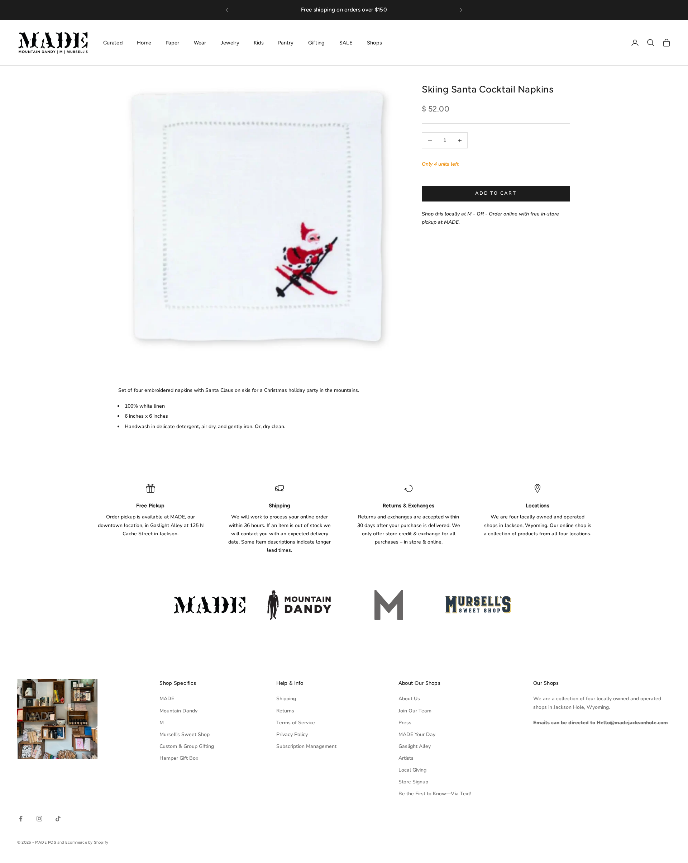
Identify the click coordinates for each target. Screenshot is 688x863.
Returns (285, 710)
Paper (172, 42)
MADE (166, 698)
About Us (409, 698)
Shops (374, 42)
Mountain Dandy (178, 710)
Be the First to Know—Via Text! (434, 793)
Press (404, 722)
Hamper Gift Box (178, 758)
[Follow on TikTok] (58, 818)
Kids (259, 42)
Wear (200, 42)
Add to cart (495, 193)
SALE (346, 42)
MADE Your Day (416, 734)
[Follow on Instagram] (39, 818)
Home (144, 42)
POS (52, 842)
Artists (406, 758)
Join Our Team (414, 710)
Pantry (286, 42)
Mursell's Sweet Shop (184, 734)
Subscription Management (306, 746)
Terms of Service (295, 722)
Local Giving (412, 770)
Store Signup (413, 781)
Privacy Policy (292, 734)
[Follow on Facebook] (20, 818)
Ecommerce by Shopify (86, 842)
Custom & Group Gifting (186, 746)
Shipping (286, 698)
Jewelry (229, 42)
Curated (113, 42)
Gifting (316, 42)
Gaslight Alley (414, 746)
